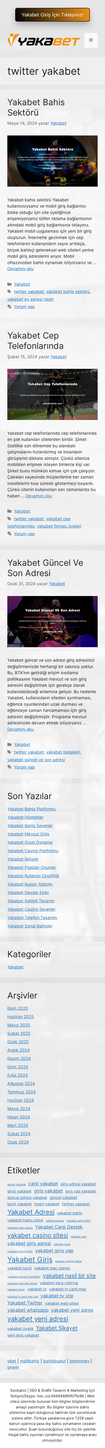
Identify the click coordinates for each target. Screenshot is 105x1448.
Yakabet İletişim (22, 859)
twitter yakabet (29, 291)
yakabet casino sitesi (37, 1235)
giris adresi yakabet (78, 1184)
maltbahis (29, 1360)
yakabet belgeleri (63, 752)
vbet (11, 1360)
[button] (52, 15)
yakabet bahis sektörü (68, 291)
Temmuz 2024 (21, 1092)
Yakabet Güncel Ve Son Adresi (45, 567)
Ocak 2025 (18, 1041)
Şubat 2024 (19, 1133)
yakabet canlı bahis (78, 1220)
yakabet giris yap (54, 1251)
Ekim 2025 (17, 1008)
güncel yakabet (63, 1197)
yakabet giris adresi (29, 1243)
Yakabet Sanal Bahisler (29, 926)
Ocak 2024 (18, 1142)
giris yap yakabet (80, 1191)
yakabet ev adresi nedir (30, 299)
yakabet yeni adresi (37, 1319)
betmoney (79, 1360)
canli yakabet (43, 1184)
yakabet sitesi (16, 1289)
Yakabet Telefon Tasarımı (32, 917)
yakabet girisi (62, 1244)
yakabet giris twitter (20, 1251)
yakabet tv (37, 1289)
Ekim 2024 (17, 1066)
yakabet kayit (19, 1268)
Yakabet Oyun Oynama (29, 842)
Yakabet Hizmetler (25, 817)
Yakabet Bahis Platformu (31, 808)
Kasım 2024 (19, 1058)
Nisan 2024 (18, 1117)
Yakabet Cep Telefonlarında (35, 340)
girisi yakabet (19, 1191)
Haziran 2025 (20, 1016)
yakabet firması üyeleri (59, 526)
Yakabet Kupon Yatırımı (29, 884)
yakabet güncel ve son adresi (36, 759)
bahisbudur (54, 1360)
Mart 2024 (17, 1125)
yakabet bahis (69, 1213)
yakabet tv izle (57, 1296)
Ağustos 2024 (21, 1083)
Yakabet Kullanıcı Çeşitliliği (33, 875)
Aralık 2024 (18, 1050)
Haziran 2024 (20, 1100)
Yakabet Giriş (29, 1259)
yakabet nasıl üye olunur (22, 1283)
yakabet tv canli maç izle (22, 1296)
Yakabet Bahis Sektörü (36, 107)
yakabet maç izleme (52, 1268)
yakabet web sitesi (62, 1303)
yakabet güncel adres (68, 1261)
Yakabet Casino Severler (31, 909)
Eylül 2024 (17, 1075)
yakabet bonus (55, 1220)
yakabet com (78, 1236)
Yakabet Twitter (24, 1303)
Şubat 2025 (18, 1033)
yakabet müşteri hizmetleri (23, 1276)
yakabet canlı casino (20, 1227)
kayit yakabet (19, 1204)
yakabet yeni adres (72, 1310)
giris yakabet (48, 1191)
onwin (13, 1367)
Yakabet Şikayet (56, 1328)
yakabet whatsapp (28, 1310)
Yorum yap (24, 306)
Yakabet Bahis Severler (30, 825)
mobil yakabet (47, 1204)
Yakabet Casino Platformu (32, 850)
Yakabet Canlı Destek (59, 1227)
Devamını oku (20, 268)
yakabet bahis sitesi (25, 1220)
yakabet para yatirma (59, 1283)
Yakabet (22, 284)
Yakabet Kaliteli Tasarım (30, 900)
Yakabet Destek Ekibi (28, 892)
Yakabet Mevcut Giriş (28, 834)
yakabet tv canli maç (67, 1289)
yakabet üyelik (20, 1328)
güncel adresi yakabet (27, 1197)
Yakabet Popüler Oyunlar (31, 867)
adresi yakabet (16, 1184)
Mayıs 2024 (18, 1108)
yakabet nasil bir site (69, 1275)
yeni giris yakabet (23, 1335)
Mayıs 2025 (18, 1025)
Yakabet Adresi (30, 1212)
